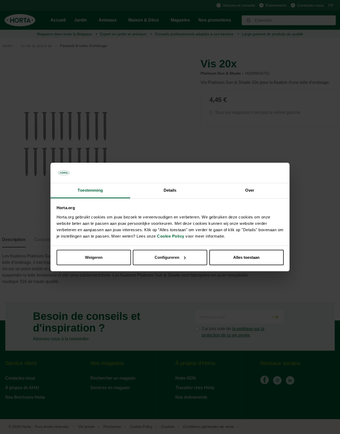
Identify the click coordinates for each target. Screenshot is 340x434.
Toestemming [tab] (90, 190)
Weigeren (94, 257)
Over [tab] (249, 190)
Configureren (167, 257)
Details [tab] (170, 190)
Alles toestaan (246, 257)
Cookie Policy (170, 236)
